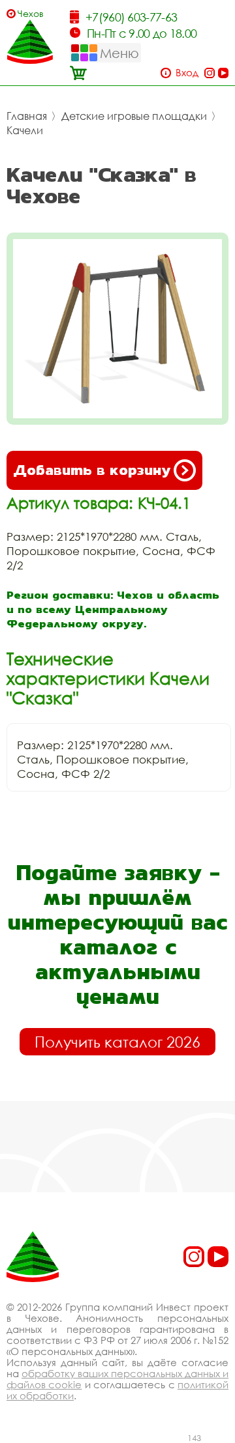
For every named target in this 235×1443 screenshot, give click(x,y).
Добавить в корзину (91, 470)
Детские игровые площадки (134, 115)
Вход (187, 72)
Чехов (31, 13)
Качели (25, 130)
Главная (27, 115)
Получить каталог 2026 (117, 1042)
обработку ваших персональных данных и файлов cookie (117, 1378)
